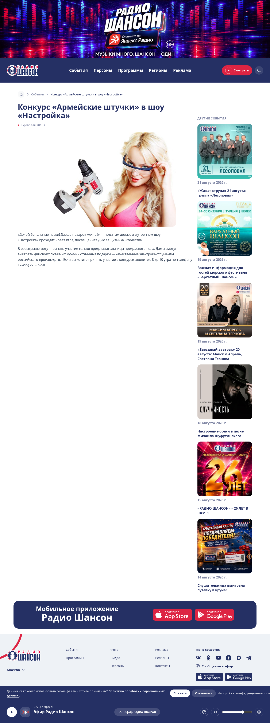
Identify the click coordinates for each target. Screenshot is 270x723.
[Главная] (21, 94)
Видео (115, 658)
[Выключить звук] (215, 712)
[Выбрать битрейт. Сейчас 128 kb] (259, 712)
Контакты (162, 666)
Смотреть (241, 70)
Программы (130, 70)
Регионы (158, 70)
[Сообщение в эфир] (204, 712)
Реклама (182, 70)
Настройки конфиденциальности (243, 693)
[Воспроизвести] (12, 712)
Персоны (103, 70)
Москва (13, 670)
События (78, 70)
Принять (180, 693)
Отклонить (203, 693)
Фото (114, 649)
